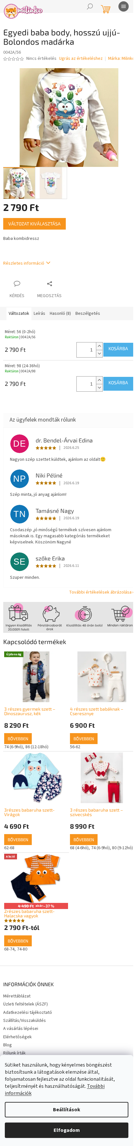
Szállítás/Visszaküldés (24, 1020)
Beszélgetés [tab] (87, 313)
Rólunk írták (14, 1053)
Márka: (121, 58)
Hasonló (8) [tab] (60, 313)
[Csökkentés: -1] (99, 353)
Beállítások (66, 1109)
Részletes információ (23, 263)
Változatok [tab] (19, 313)
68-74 (9, 949)
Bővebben (18, 738)
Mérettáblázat (16, 996)
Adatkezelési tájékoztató (27, 1012)
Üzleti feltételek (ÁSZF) (25, 1004)
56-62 (75, 747)
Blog (7, 1045)
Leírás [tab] (39, 313)
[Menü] (123, 6)
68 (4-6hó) (79, 848)
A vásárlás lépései (20, 1028)
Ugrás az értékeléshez (81, 59)
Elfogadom (67, 1130)
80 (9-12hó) (122, 848)
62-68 (9, 848)
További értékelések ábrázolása (100, 592)
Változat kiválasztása (34, 223)
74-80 (22, 949)
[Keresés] (89, 6)
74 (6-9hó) (13, 747)
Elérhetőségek (17, 1037)
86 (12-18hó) (36, 747)
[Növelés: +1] (99, 346)
